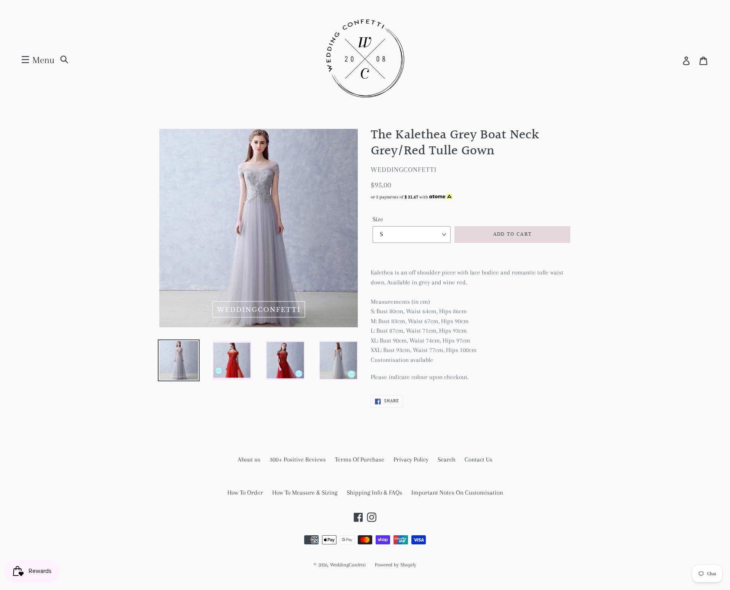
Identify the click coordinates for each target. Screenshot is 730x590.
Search (446, 459)
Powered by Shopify (395, 565)
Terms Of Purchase (359, 459)
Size (378, 219)
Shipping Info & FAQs (374, 492)
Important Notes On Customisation (457, 492)
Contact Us (478, 459)
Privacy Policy (411, 459)
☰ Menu (37, 59)
